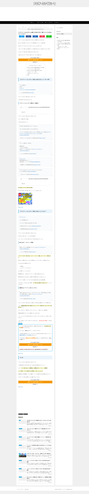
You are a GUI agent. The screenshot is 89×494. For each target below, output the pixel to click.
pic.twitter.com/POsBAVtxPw (35, 161)
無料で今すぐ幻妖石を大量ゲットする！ (35, 59)
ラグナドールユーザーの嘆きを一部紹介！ (64, 42)
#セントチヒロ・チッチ (34, 133)
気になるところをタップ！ (34, 65)
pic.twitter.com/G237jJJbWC (24, 295)
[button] (71, 27)
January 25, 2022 (33, 153)
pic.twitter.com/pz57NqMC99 (30, 89)
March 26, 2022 (32, 251)
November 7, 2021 (32, 298)
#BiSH (40, 133)
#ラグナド (21, 88)
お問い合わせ (27, 489)
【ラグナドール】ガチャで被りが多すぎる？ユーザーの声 (35, 67)
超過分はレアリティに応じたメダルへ (33, 73)
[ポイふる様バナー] (25, 204)
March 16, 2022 (30, 92)
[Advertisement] (44, 14)
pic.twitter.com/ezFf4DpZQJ (24, 150)
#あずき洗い (27, 133)
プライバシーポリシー (20, 489)
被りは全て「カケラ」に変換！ (62, 46)
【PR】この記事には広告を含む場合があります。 (35, 29)
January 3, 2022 (37, 164)
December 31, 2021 (35, 174)
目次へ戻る (21, 207)
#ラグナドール (22, 89)
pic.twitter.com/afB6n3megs (24, 248)
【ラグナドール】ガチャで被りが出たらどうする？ (34, 70)
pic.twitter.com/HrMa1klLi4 (31, 171)
